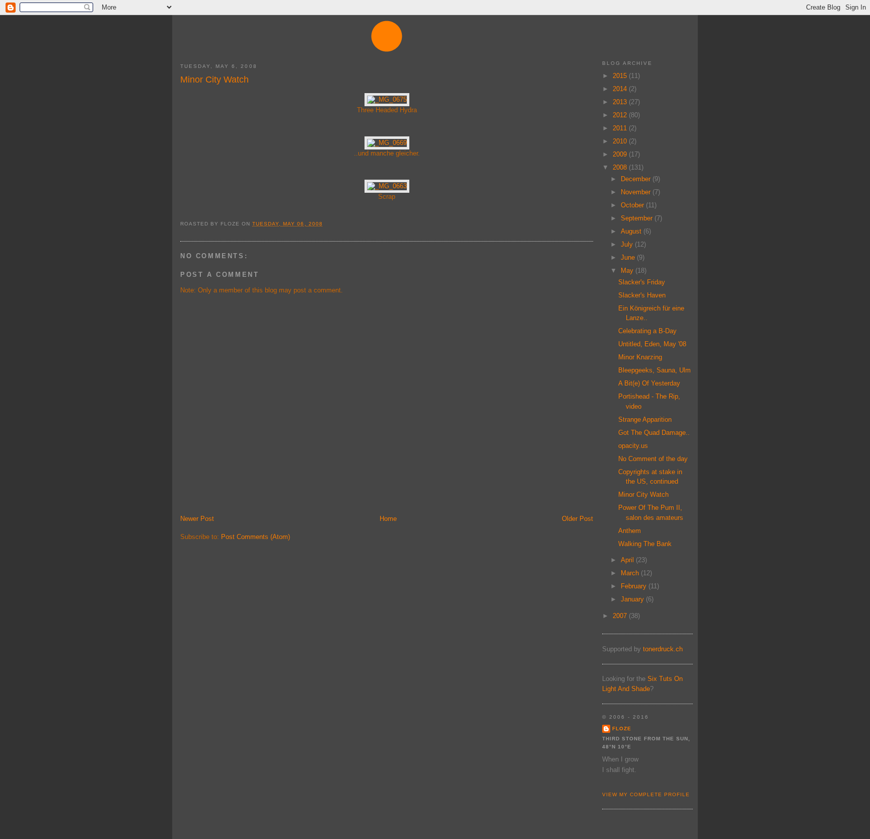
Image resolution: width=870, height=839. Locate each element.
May (628, 270)
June (629, 257)
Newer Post (197, 518)
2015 (621, 76)
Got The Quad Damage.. (654, 432)
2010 (621, 141)
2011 (621, 128)
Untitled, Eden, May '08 (652, 344)
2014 (621, 89)
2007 (621, 616)
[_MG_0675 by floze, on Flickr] (387, 99)
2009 (621, 154)
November (636, 192)
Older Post (577, 518)
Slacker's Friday (641, 282)
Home (388, 518)
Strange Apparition (645, 419)
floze (621, 728)
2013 (621, 102)
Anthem (629, 531)
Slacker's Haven (642, 295)
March (631, 573)
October (633, 205)
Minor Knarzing (640, 357)
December (636, 179)
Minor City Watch (214, 79)
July (628, 244)
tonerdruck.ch (663, 649)
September (638, 218)
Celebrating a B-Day (647, 331)
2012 (621, 115)
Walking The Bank (645, 544)
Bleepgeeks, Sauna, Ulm (654, 370)
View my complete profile (646, 794)
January (633, 599)
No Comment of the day (653, 459)
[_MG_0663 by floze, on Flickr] (387, 186)
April (628, 560)
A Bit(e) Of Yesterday (649, 383)
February (634, 586)
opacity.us (633, 445)
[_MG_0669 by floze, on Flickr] (387, 142)
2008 (621, 167)
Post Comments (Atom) (255, 537)
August (632, 231)
